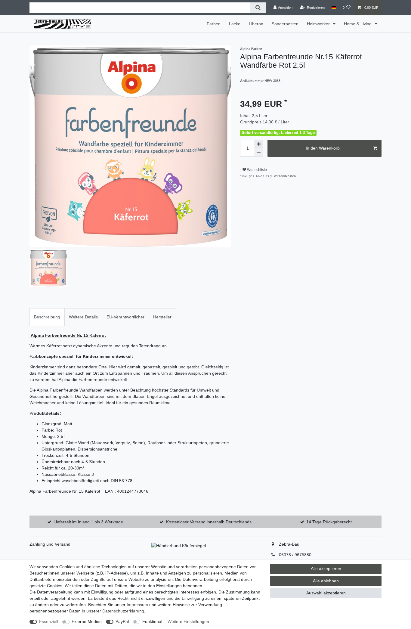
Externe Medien (87, 621)
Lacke (234, 23)
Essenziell (48, 621)
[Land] (333, 7)
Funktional (152, 621)
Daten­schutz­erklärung (123, 611)
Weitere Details (83, 316)
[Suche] (257, 7)
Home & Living (358, 23)
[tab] (47, 317)
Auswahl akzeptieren (326, 592)
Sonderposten (285, 23)
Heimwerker (319, 23)
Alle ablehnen (326, 580)
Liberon (256, 23)
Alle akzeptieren (326, 568)
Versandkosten (284, 176)
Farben (214, 23)
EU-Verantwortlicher (125, 316)
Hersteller (162, 316)
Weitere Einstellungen (188, 621)
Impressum (137, 604)
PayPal (122, 621)
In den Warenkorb (323, 148)
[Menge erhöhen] (259, 144)
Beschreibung (47, 316)
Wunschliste (256, 170)
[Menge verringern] (259, 152)
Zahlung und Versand (49, 544)
